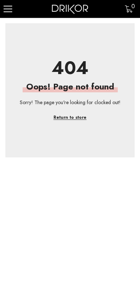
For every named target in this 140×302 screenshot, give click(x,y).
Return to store (70, 117)
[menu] (8, 9)
